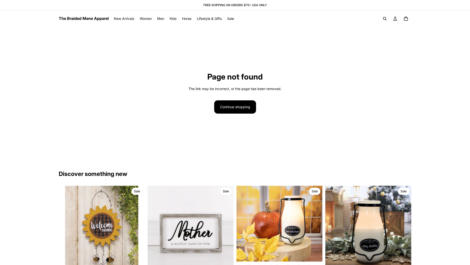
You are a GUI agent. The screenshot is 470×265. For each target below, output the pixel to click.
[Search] (384, 18)
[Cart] (405, 18)
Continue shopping (235, 107)
